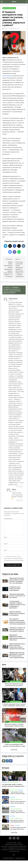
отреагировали (7, 75)
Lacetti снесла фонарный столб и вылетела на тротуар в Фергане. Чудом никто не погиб (14, 746)
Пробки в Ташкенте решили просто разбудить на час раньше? (17, 613)
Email (6, 543)
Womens (12, 825)
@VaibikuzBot (21, 848)
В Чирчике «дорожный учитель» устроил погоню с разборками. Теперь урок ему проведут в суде (14, 705)
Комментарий (8, 518)
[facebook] (11, 760)
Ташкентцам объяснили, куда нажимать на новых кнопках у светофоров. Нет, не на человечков (16, 580)
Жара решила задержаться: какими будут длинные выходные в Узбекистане (17, 637)
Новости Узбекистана (9, 8)
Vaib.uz (6, 28)
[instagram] (7, 760)
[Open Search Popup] (26, 1)
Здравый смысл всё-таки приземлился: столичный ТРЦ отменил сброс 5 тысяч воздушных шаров (16, 655)
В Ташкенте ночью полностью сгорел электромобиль (14, 588)
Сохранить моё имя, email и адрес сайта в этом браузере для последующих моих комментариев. (14, 558)
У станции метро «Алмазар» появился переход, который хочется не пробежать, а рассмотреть (17, 604)
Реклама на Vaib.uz (8, 858)
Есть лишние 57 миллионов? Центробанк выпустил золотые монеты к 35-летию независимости (17, 621)
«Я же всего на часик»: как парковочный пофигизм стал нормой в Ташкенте (17, 629)
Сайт (5, 550)
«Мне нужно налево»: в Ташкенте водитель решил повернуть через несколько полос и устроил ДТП (14, 725)
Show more (14, 749)
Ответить (20, 486)
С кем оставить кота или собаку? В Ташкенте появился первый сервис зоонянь (18, 793)
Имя (5, 537)
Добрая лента (13, 790)
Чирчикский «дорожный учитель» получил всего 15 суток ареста (17, 595)
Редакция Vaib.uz (20, 858)
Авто (7, 681)
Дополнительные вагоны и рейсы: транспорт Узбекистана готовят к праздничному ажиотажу (17, 646)
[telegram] (4, 760)
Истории (4, 782)
